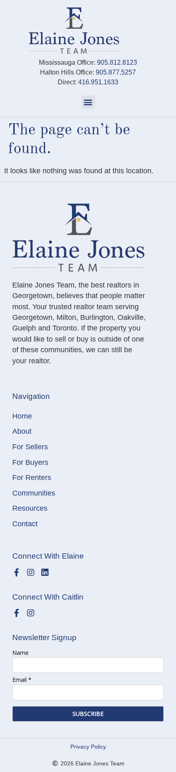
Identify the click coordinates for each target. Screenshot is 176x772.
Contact (25, 524)
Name (20, 653)
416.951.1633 (98, 82)
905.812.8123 (117, 62)
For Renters (31, 477)
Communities (33, 493)
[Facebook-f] (16, 572)
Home (22, 416)
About (22, 431)
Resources (29, 508)
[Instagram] (31, 572)
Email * (22, 680)
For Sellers (30, 447)
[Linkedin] (45, 572)
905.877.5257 (116, 72)
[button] (88, 102)
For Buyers (30, 462)
